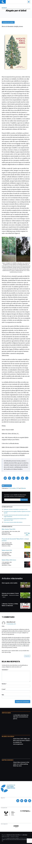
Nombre (4, 683)
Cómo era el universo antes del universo (13, 522)
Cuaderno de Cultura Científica (12, 838)
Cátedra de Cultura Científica (13, 834)
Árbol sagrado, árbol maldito (9, 583)
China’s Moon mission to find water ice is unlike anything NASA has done (21, 764)
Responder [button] (27, 655)
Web (3, 694)
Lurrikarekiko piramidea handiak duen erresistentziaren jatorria (21, 716)
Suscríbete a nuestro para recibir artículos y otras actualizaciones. (15, 495)
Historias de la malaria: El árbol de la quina (10, 595)
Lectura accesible (8, 22)
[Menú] (28, 1)
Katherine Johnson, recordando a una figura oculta (15, 509)
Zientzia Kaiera (6, 713)
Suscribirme (24, 499)
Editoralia (4, 7)
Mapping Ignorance (7, 760)
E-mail (4, 689)
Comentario (5, 669)
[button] (5, 478)
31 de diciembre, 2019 (11, 623)
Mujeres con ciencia (8, 736)
